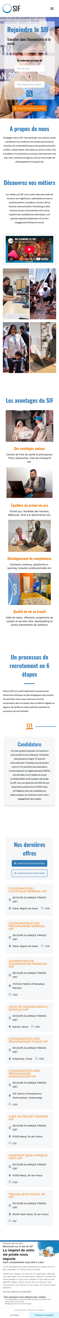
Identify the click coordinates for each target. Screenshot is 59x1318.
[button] (52, 8)
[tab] (16, 293)
